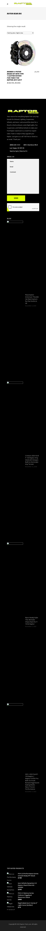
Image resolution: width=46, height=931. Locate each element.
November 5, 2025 (30, 626)
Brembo (17, 83)
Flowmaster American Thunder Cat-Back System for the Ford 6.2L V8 (32, 299)
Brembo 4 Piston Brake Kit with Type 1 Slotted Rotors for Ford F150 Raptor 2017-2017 (15, 76)
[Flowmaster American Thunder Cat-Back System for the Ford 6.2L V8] (15, 300)
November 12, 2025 (31, 467)
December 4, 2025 (30, 306)
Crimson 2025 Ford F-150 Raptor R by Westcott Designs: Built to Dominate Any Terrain (32, 460)
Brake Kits (10, 83)
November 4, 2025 (30, 791)
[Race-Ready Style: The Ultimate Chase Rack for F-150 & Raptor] (15, 621)
